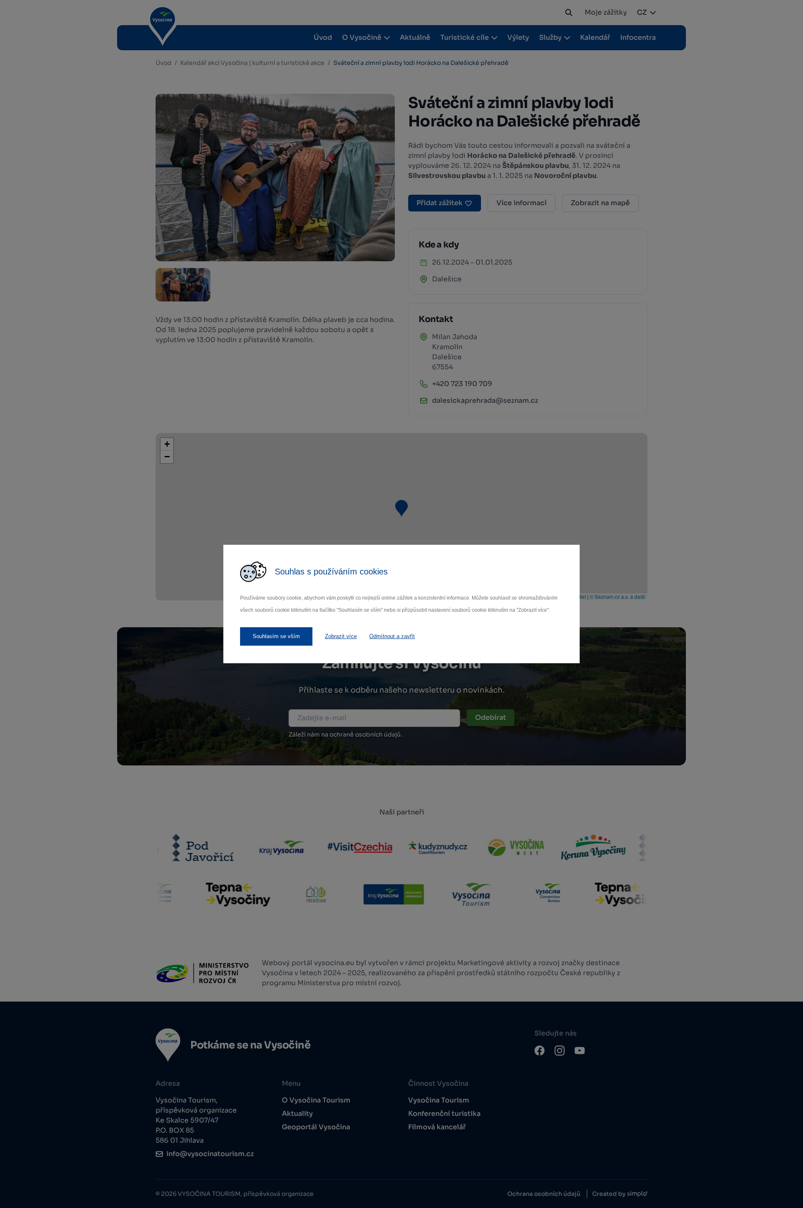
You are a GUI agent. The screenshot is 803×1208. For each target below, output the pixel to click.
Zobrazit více (341, 636)
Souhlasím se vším (276, 636)
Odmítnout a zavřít (392, 636)
